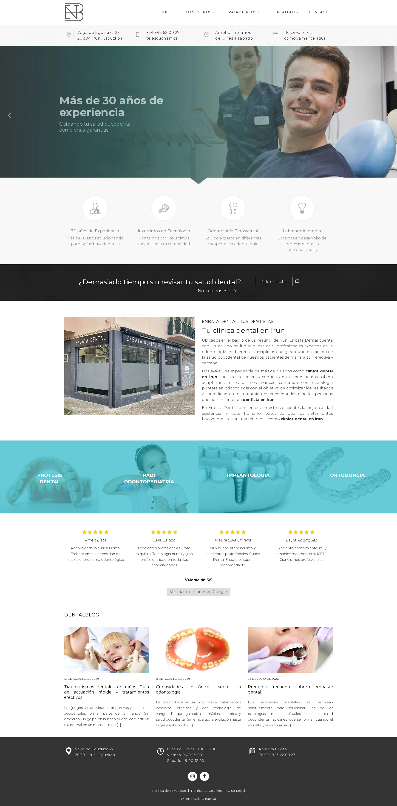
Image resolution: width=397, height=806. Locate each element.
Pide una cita (273, 281)
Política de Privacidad (169, 791)
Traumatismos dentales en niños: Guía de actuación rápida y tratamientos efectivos (106, 692)
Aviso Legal (236, 791)
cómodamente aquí (304, 35)
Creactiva (208, 799)
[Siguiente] (388, 115)
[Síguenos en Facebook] (204, 776)
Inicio (168, 12)
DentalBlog (284, 12)
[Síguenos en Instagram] (192, 776)
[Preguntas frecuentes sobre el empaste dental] (290, 650)
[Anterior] (9, 115)
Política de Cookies (206, 791)
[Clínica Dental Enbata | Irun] (83, 12)
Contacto (320, 12)
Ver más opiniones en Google (198, 592)
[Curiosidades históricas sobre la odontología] (198, 650)
